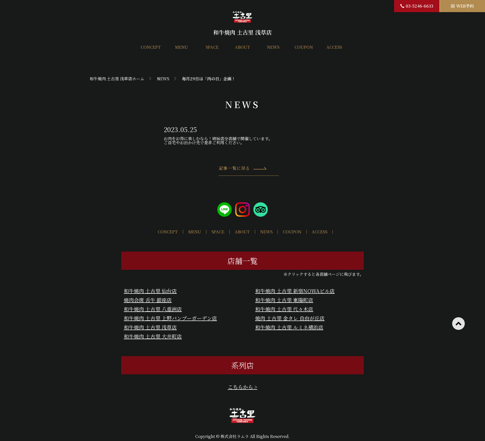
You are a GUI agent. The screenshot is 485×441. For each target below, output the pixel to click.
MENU (181, 47)
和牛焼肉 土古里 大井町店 (153, 336)
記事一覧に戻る (234, 168)
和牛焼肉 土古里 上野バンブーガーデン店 (170, 318)
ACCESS (334, 47)
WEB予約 (465, 6)
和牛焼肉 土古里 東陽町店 (284, 300)
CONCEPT (151, 47)
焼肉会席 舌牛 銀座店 (148, 300)
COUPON (304, 47)
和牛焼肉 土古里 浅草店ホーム (117, 79)
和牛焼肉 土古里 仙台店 (150, 291)
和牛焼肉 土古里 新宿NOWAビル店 (295, 291)
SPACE (212, 47)
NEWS (273, 47)
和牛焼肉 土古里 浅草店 (150, 327)
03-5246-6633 (419, 6)
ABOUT (242, 47)
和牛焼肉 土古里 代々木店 (284, 309)
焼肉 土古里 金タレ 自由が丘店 (290, 318)
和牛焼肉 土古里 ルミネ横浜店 (289, 327)
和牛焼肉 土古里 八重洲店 (153, 309)
